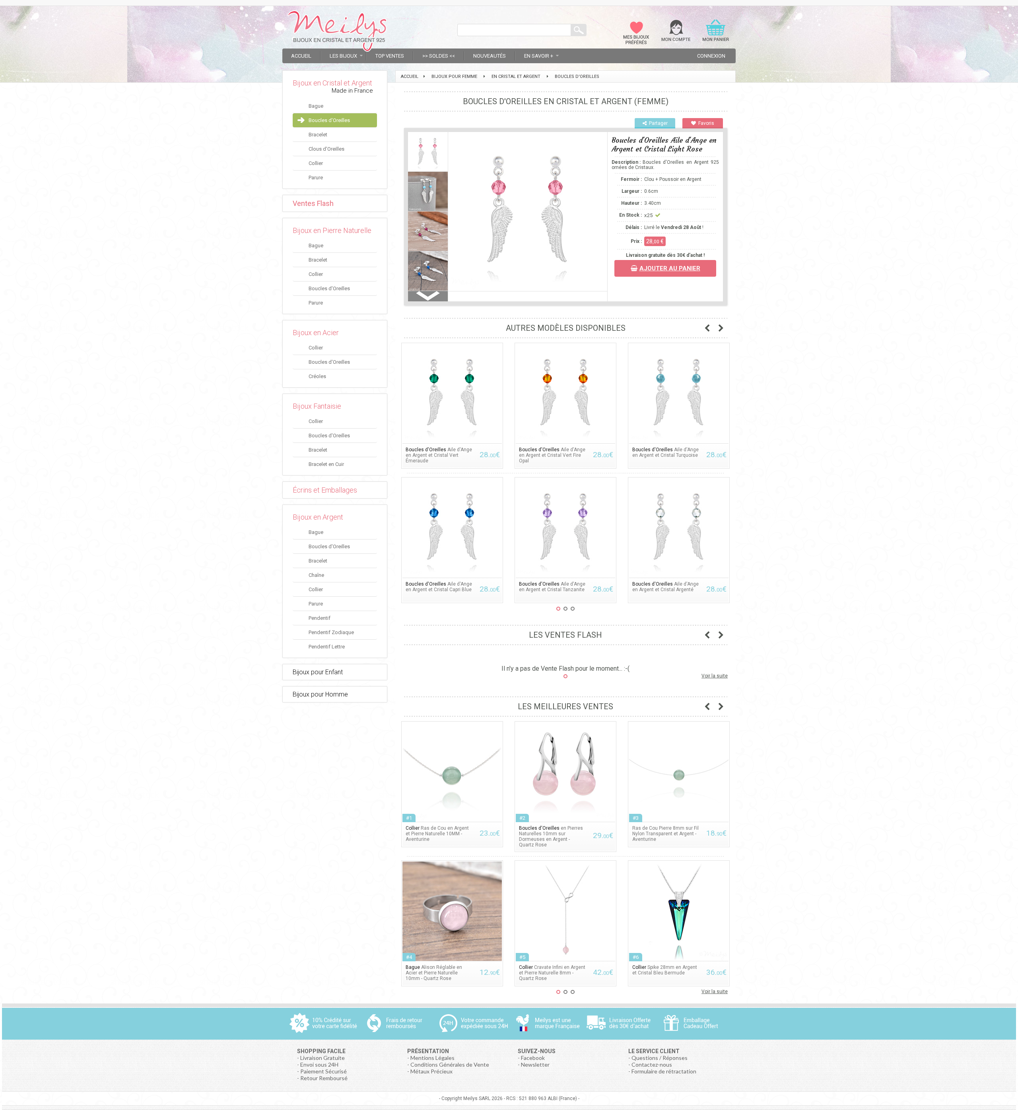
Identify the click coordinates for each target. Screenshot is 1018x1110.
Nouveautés (489, 56)
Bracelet (318, 135)
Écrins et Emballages (325, 490)
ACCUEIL (409, 76)
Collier (316, 163)
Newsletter (535, 1064)
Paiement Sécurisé (323, 1071)
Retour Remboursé (324, 1078)
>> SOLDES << (438, 56)
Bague (316, 106)
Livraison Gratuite (322, 1057)
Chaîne (316, 575)
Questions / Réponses (659, 1057)
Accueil (301, 56)
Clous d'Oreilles (326, 149)
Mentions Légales (432, 1057)
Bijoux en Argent (318, 517)
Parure (316, 177)
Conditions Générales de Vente (449, 1064)
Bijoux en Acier (316, 332)
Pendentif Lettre (327, 647)
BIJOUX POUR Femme (454, 76)
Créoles (317, 376)
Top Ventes (389, 56)
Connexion (711, 56)
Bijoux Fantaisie (317, 406)
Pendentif (319, 618)
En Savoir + (538, 56)
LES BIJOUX (343, 56)
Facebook (533, 1057)
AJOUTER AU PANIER (669, 268)
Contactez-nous (651, 1064)
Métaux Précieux (431, 1071)
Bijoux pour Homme (320, 694)
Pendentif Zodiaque (331, 632)
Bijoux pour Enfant (318, 672)
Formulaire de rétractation (663, 1071)
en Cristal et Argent (516, 76)
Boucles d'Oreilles (329, 120)
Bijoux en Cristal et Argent (332, 83)
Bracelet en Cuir (326, 464)
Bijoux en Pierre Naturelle (332, 230)
